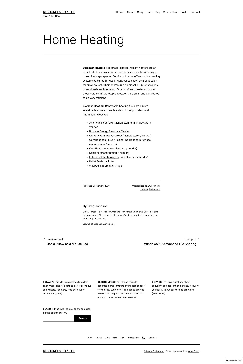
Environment (154, 186)
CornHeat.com (98, 139)
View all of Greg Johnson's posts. (99, 224)
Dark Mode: (231, 360)
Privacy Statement (154, 351)
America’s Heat (98, 122)
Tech (149, 12)
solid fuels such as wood (100, 89)
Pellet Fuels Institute (101, 161)
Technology (154, 189)
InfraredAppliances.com (114, 93)
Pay (157, 12)
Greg (140, 12)
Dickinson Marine (123, 76)
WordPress (193, 351)
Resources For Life (59, 12)
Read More (158, 293)
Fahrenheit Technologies (104, 157)
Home (119, 12)
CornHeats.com (98, 148)
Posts (184, 12)
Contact (195, 12)
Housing (144, 189)
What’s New (170, 12)
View (58, 293)
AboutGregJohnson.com (94, 218)
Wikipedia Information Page (105, 165)
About (130, 12)
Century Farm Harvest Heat (105, 135)
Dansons (94, 152)
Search (82, 318)
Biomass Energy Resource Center (109, 131)
